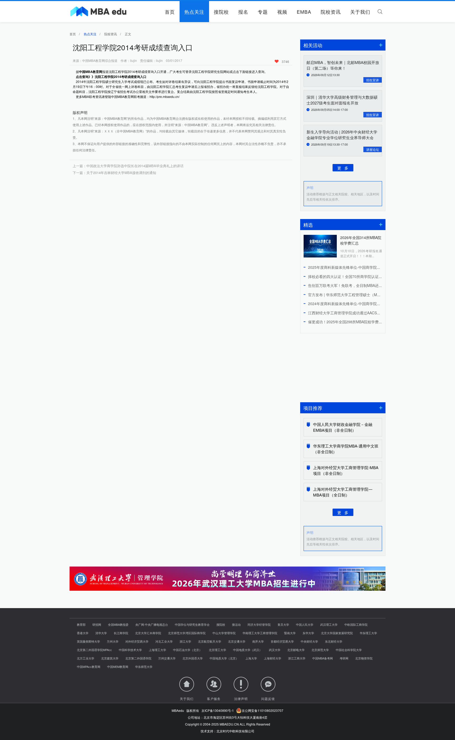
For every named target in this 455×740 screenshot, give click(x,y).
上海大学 (251, 658)
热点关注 (194, 11)
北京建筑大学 (109, 658)
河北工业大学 (164, 641)
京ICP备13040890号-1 (217, 710)
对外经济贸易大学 (137, 641)
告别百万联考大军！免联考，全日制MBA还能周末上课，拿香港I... (362, 285)
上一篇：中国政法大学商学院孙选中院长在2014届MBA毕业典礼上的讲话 (128, 165)
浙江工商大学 (296, 658)
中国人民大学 (304, 624)
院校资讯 (331, 11)
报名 (243, 11)
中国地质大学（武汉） (247, 650)
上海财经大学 (272, 658)
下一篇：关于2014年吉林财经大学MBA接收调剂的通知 (114, 172)
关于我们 (360, 11)
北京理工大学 (217, 650)
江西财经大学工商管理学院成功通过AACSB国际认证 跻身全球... (360, 312)
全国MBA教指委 (118, 624)
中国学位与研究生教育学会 (192, 624)
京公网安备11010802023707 (261, 710)
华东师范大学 (143, 666)
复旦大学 (283, 624)
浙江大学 (185, 641)
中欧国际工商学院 (356, 624)
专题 (263, 11)
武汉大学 (274, 650)
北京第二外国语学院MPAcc (94, 650)
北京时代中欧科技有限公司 (235, 731)
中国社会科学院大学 (349, 650)
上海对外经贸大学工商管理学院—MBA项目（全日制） (342, 492)
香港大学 (82, 633)
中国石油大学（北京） (187, 650)
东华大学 (308, 633)
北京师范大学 (320, 650)
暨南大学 (290, 633)
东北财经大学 (333, 641)
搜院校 (221, 11)
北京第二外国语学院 (138, 658)
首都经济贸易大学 (282, 641)
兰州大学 (112, 641)
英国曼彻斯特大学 (88, 641)
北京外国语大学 (192, 658)
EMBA (304, 11)
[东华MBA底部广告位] (227, 588)
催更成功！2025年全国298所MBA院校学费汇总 (347, 321)
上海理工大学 (157, 650)
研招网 (96, 624)
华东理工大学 (368, 633)
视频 (282, 11)
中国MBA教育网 (90, 71)
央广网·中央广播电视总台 (151, 624)
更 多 (342, 167)
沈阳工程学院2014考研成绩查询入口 (120, 76)
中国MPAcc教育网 (88, 666)
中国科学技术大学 (130, 650)
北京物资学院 (364, 658)
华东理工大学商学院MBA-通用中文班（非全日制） (345, 448)
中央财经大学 (309, 641)
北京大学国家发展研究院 (337, 633)
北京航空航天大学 (209, 641)
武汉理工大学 (329, 624)
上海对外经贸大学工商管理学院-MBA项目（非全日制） (345, 470)
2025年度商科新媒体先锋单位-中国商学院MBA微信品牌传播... (359, 267)
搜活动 (236, 624)
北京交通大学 (236, 641)
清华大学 (101, 633)
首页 (170, 11)
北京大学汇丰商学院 (148, 633)
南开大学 (258, 641)
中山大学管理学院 (224, 633)
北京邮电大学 (296, 650)
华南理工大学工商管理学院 (260, 633)
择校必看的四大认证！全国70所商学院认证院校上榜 (350, 276)
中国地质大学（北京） (224, 658)
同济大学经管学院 (259, 624)
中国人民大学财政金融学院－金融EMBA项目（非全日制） (342, 427)
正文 (128, 34)
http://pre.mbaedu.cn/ (165, 96)
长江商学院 (121, 633)
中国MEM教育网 (117, 666)
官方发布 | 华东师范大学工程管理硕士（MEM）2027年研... (356, 294)
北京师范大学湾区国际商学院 (187, 633)
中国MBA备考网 (322, 658)
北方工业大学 (85, 658)
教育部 (81, 624)
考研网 (344, 658)
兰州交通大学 (167, 658)
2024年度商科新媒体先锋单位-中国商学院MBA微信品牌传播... (359, 303)
